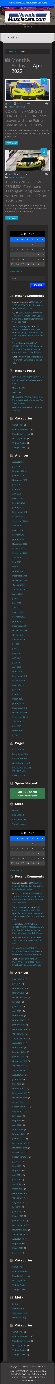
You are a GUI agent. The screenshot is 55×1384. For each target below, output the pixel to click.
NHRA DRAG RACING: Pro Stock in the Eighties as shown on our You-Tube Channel (28, 399)
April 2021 (16, 657)
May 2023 (16, 566)
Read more (12, 143)
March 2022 (17, 612)
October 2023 (18, 548)
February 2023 (19, 571)
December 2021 (19, 625)
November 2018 (19, 712)
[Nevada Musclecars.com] (27, 16)
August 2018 (18, 721)
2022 (17, 51)
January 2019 (18, 703)
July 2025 (16, 484)
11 (12, 254)
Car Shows (17, 424)
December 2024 (19, 512)
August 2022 (18, 594)
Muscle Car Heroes (21, 434)
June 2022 (16, 598)
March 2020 (17, 671)
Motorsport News (17, 106)
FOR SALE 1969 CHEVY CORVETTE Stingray (27, 409)
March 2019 (17, 698)
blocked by (30, 794)
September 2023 (20, 553)
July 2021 (16, 644)
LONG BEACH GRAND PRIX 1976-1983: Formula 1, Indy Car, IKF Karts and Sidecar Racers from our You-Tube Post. (28, 332)
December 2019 (19, 676)
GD (9, 103)
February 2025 (19, 502)
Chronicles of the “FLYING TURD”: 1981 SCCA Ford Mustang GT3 (28, 359)
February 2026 (19, 471)
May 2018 (16, 726)
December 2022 (19, 575)
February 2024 (19, 534)
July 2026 (16, 466)
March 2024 (17, 530)
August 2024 (18, 525)
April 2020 (16, 666)
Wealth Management (22, 326)
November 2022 (19, 580)
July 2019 (16, 689)
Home (10, 51)
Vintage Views (18, 447)
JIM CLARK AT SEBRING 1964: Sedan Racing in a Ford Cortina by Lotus (27, 305)
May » (19, 271)
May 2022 (16, 603)
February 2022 (19, 616)
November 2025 (19, 480)
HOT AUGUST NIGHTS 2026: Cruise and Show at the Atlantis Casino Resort (28, 380)
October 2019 (18, 680)
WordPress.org (19, 824)
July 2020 (16, 662)
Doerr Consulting (20, 754)
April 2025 (16, 493)
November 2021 (19, 630)
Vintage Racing (19, 443)
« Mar (12, 271)
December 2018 (19, 708)
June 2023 (16, 562)
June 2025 (16, 489)
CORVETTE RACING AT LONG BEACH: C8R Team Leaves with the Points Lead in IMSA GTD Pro (26, 118)
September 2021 (20, 639)
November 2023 (19, 543)
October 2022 (18, 584)
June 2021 (16, 648)
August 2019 (18, 685)
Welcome (16, 392)
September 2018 (20, 717)
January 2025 (18, 507)
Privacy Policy (18, 775)
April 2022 (16, 607)
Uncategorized (19, 438)
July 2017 (16, 735)
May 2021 (16, 653)
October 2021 (18, 635)
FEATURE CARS (19, 387)
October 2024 (18, 516)
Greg (14, 948)
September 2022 (20, 589)
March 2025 (17, 498)
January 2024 (18, 539)
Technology (17, 343)
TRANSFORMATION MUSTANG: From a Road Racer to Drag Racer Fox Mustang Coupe (27, 951)
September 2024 (20, 521)
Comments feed (19, 819)
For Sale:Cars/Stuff (21, 763)
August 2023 (18, 557)
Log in (15, 810)
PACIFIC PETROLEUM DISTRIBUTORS (21, 769)
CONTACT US (18, 749)
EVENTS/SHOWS (19, 758)
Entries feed (18, 814)
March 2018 (17, 730)
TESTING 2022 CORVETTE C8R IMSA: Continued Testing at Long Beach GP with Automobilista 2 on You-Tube (27, 191)
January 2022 (18, 621)
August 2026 (18, 461)
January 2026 (18, 475)
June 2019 (16, 694)
